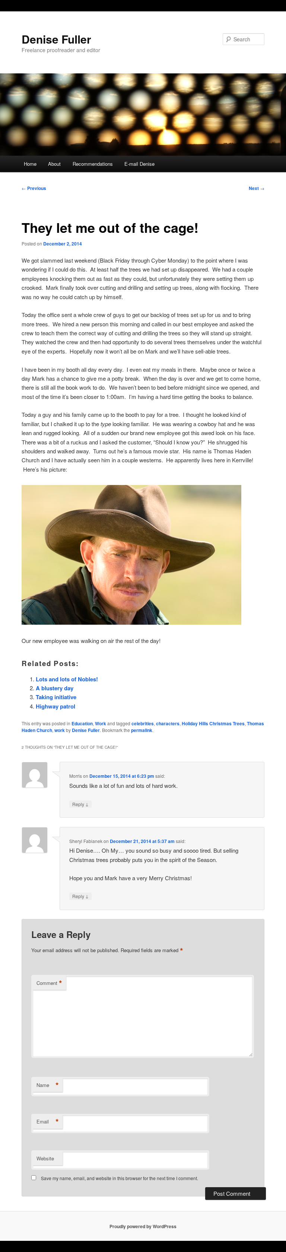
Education (82, 723)
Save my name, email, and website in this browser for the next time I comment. (119, 1178)
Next (256, 188)
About (54, 163)
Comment (49, 983)
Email (47, 1122)
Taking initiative (56, 697)
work (59, 730)
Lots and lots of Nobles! (67, 679)
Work (100, 723)
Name (47, 1085)
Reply (80, 804)
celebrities (142, 723)
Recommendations (93, 163)
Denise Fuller (56, 39)
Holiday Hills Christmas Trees (213, 723)
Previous (34, 188)
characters (167, 723)
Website (45, 1158)
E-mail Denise (139, 163)
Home (30, 163)
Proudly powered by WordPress (143, 1226)
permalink (141, 730)
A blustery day (54, 688)
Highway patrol (55, 706)
